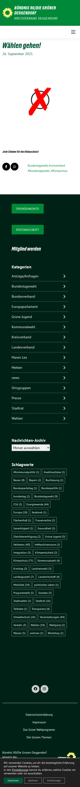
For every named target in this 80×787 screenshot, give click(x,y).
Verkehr (19, 625)
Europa (20, 512)
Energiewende (37, 504)
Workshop (55, 633)
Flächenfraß (22, 520)
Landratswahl (41, 568)
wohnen (36, 633)
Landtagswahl (23, 577)
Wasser (19, 633)
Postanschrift (27, 230)
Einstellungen (20, 770)
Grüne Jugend (22, 316)
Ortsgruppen (21, 388)
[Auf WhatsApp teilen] (14, 167)
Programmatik (23, 593)
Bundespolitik (51, 488)
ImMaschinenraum (47, 544)
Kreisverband (57, 165)
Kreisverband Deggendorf (36, 18)
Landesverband (23, 347)
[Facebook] (35, 689)
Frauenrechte (45, 520)
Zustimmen (13, 780)
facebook (39, 512)
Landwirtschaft (49, 577)
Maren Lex (19, 357)
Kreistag (20, 568)
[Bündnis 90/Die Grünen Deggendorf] (7, 12)
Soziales (45, 593)
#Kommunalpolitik (26, 472)
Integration (22, 552)
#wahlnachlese (54, 472)
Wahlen (17, 418)
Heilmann (21, 544)
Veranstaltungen (52, 617)
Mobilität (21, 585)
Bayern (35, 480)
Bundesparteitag (25, 488)
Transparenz (41, 609)
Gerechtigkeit (23, 528)
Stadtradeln (22, 601)
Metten (17, 367)
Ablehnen (33, 780)
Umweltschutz (24, 617)
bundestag (21, 496)
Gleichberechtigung (27, 536)
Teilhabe (20, 609)
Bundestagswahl (38, 165)
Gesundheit (46, 528)
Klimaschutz (60, 171)
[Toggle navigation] (73, 32)
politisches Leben (46, 585)
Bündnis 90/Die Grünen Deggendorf (35, 10)
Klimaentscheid (46, 552)
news (15, 377)
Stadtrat (18, 408)
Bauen (19, 480)
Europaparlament (25, 306)
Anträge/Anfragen (25, 276)
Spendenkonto (27, 209)
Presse (16, 398)
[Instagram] (44, 689)
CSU (17, 504)
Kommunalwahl (23, 327)
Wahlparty (57, 625)
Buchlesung (54, 480)
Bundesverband (23, 296)
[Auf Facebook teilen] (6, 167)
